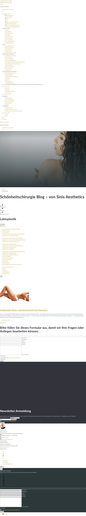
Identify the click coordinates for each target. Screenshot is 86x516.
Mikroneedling (8, 81)
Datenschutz (11, 421)
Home (1, 4)
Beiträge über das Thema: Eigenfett (11, 241)
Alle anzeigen (3, 226)
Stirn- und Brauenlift (9, 41)
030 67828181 (5, 122)
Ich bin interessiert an (5, 417)
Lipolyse (7, 79)
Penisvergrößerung (7, 259)
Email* (23, 341)
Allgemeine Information (8, 267)
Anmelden (14, 419)
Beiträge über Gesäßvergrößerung (10, 254)
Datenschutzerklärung (13, 357)
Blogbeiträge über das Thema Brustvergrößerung (14, 239)
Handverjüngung (9, 74)
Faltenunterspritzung (10, 73)
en (3, 11)
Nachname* (24, 339)
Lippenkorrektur (9, 36)
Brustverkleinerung (9, 47)
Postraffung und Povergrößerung (12, 63)
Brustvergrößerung (9, 46)
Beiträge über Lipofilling (8, 248)
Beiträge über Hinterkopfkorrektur (11, 235)
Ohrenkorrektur (8, 39)
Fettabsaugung (8, 57)
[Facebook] (3, 452)
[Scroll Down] (1, 203)
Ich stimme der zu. (9, 421)
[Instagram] (3, 454)
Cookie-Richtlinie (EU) (8, 463)
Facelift (6, 30)
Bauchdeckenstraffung (10, 55)
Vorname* (24, 337)
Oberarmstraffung (9, 58)
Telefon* (24, 342)
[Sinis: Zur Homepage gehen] (6, 2)
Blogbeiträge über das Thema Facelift (11, 229)
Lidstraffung (8, 34)
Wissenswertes (6, 271)
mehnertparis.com (4, 447)
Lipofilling (7, 78)
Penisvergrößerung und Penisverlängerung (15, 62)
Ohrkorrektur (6, 232)
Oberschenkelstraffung (10, 60)
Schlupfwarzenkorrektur (10, 52)
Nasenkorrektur (8, 38)
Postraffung (5, 261)
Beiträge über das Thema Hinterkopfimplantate (13, 233)
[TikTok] (3, 458)
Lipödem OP (8, 70)
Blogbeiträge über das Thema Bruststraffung (13, 238)
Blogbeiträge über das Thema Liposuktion (12, 264)
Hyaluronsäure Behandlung (11, 76)
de (8, 9)
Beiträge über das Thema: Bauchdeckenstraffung (14, 251)
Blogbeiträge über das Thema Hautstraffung (13, 245)
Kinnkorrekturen (9, 33)
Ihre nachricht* (25, 354)
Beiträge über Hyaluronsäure (9, 247)
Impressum (5, 460)
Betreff (23, 344)
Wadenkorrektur (9, 65)
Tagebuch (5, 270)
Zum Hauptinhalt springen (6, 0)
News (4, 268)
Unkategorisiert (6, 273)
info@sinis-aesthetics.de (7, 439)
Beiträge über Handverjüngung (10, 244)
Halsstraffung (8, 31)
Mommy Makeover (9, 66)
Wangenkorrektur (9, 42)
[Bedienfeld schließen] (1, 469)
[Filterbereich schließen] (1, 276)
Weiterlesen (3, 322)
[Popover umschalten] (2, 467)
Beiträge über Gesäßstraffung (9, 253)
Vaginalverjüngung (9, 82)
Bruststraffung (8, 49)
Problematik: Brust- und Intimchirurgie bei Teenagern (23, 310)
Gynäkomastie (8, 50)
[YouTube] (3, 456)
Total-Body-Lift (8, 68)
